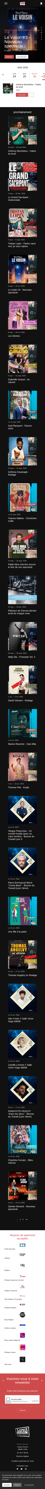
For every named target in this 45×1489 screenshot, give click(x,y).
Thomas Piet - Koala (18, 787)
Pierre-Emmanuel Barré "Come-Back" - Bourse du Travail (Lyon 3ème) (21, 885)
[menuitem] (22, 3)
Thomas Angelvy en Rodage (22, 975)
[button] (6, 3)
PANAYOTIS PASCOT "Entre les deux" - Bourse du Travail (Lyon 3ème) (21, 1114)
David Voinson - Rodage (20, 700)
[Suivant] (26, 1220)
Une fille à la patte (17, 931)
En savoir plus (29, 1485)
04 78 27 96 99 (22, 1453)
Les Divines (14, 336)
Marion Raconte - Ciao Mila (22, 744)
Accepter (7, 1485)
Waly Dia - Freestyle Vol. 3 (21, 657)
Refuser (17, 1485)
